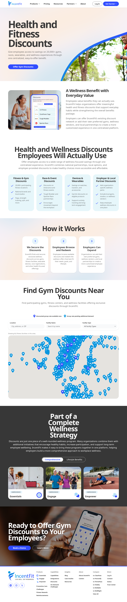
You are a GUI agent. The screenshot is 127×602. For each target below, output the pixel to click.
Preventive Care (41, 586)
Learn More (43, 548)
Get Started (110, 4)
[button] (61, 365)
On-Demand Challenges (55, 586)
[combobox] (27, 326)
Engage (41, 579)
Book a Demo (19, 548)
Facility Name (50, 323)
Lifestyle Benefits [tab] (74, 459)
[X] (22, 585)
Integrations (55, 579)
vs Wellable (97, 588)
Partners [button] (71, 4)
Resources (58, 4)
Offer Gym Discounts (23, 66)
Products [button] (34, 4)
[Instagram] (16, 585)
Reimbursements (42, 595)
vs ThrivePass (97, 582)
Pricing (47, 4)
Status (109, 582)
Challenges (40, 589)
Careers (81, 579)
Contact (110, 579)
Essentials (42, 575)
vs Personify (97, 579)
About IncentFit (84, 575)
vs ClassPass (97, 575)
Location (13, 323)
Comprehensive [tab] (52, 459)
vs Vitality (96, 585)
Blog (66, 575)
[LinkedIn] (10, 585)
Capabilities (54, 575)
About (83, 4)
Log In (97, 4)
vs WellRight (97, 591)
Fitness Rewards (42, 592)
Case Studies (69, 579)
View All (95, 594)
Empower (42, 582)
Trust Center (111, 585)
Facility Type (86, 323)
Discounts (54, 582)
